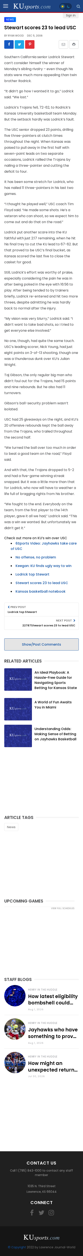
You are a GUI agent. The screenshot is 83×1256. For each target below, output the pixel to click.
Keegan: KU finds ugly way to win (44, 565)
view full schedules (62, 908)
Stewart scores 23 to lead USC (42, 582)
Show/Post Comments (41, 644)
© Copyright (17, 1247)
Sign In (71, 15)
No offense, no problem (36, 557)
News (11, 827)
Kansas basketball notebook (41, 591)
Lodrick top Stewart (32, 574)
